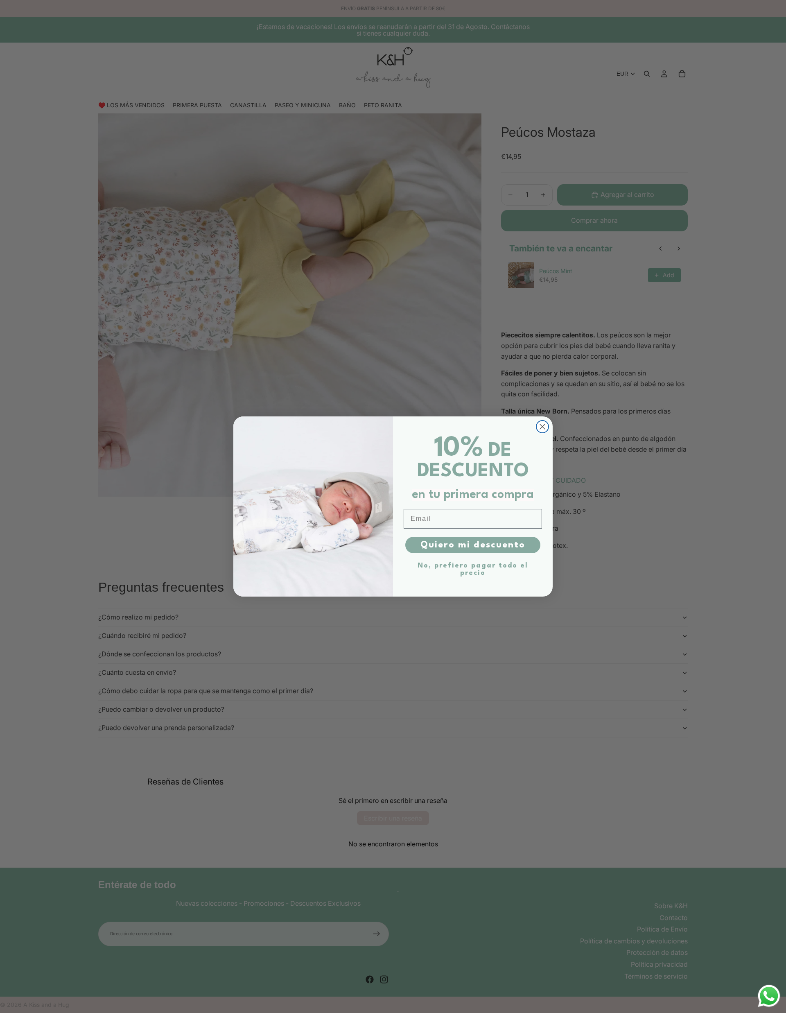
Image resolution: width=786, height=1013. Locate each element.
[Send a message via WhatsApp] (769, 996)
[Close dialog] (542, 427)
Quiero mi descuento (472, 544)
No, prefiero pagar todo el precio (473, 569)
